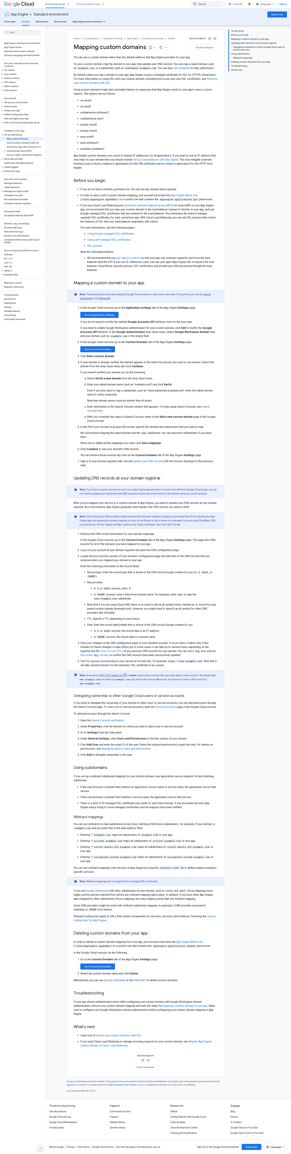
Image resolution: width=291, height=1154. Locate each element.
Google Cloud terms (102, 1147)
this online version (94, 655)
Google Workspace (97, 890)
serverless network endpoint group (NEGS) (149, 205)
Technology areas (55, 4)
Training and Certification (183, 1133)
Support (114, 1116)
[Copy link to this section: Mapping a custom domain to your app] (147, 283)
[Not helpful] (214, 38)
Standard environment (51, 14)
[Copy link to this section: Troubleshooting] (107, 993)
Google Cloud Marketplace (63, 1122)
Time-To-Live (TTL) (111, 651)
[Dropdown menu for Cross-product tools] (104, 4)
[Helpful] (209, 38)
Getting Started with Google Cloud (188, 1116)
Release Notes (117, 1122)
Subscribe (251, 1146)
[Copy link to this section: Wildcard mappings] (106, 817)
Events (234, 1116)
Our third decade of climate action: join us (138, 1147)
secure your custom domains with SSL (118, 1035)
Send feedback (204, 47)
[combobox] (208, 4)
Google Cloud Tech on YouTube (247, 1133)
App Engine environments (87, 21)
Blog (233, 1111)
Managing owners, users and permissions (126, 748)
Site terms (83, 1147)
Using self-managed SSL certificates (109, 239)
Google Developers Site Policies (121, 1084)
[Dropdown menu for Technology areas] (69, 4)
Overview (9, 21)
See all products (57, 1111)
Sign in (283, 4)
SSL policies (94, 245)
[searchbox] (22, 32)
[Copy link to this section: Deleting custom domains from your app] (151, 934)
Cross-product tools (88, 4)
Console (237, 4)
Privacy (71, 1147)
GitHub (173, 1111)
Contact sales (56, 1127)
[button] (22, 70)
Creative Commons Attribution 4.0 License (158, 1081)
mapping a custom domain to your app (185, 1005)
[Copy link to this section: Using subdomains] (110, 768)
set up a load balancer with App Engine (155, 159)
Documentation (91, 38)
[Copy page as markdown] (161, 47)
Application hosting (112, 38)
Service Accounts (165, 707)
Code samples (177, 1122)
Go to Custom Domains (97, 349)
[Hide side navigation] (40, 1148)
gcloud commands (114, 980)
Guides (25, 21)
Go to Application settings (99, 314)
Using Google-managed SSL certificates (110, 233)
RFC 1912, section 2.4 (111, 675)
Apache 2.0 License (76, 1084)
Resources (60, 21)
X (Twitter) (236, 1122)
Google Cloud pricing (60, 1116)
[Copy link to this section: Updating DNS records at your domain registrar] (164, 478)
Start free (277, 14)
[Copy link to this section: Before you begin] (108, 181)
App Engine (19, 14)
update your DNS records (148, 461)
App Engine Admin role (184, 195)
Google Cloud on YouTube (244, 1127)
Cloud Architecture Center (184, 1127)
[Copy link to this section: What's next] (98, 1027)
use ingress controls (128, 258)
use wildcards (181, 68)
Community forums (120, 1111)
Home (76, 38)
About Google (56, 1147)
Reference (42, 21)
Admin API (104, 298)
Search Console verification (108, 720)
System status (117, 1127)
